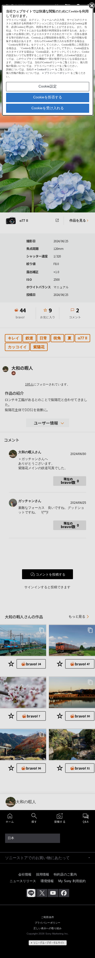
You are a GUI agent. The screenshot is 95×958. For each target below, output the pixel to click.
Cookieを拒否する (47, 97)
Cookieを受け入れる (47, 108)
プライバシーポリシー (57, 73)
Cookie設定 (48, 86)
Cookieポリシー (45, 69)
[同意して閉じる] (91, 5)
